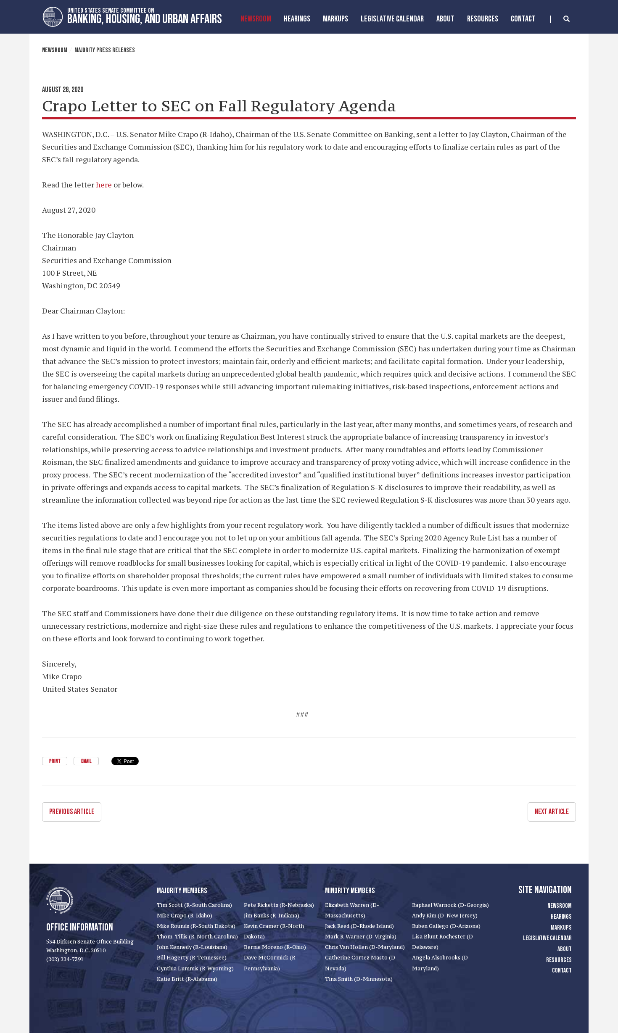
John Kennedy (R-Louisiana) (192, 947)
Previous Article (71, 811)
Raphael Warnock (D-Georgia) (450, 905)
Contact (523, 19)
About (445, 19)
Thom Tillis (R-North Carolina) (197, 936)
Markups (561, 928)
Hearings (297, 19)
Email (86, 761)
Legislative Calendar (392, 19)
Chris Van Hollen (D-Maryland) (365, 947)
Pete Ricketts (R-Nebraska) (279, 905)
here (104, 184)
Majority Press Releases (104, 50)
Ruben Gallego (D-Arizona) (446, 926)
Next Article (552, 811)
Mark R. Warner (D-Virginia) (360, 936)
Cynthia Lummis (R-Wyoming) (195, 968)
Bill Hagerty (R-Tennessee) (192, 957)
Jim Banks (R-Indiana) (271, 915)
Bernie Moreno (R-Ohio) (275, 947)
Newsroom (255, 19)
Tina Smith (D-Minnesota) (359, 979)
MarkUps (335, 19)
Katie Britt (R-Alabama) (187, 979)
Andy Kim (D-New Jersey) (445, 915)
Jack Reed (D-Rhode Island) (359, 926)
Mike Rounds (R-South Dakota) (196, 926)
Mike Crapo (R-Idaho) (184, 915)
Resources (482, 19)
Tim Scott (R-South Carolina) (194, 905)
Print (55, 761)
